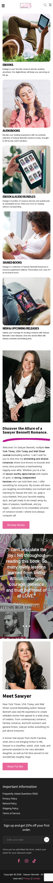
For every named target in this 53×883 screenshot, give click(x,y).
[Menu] (3, 5)
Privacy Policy (10, 798)
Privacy (27, 878)
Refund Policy (10, 803)
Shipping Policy (10, 808)
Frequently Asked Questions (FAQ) (20, 793)
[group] (27, 583)
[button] (23, 626)
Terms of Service (11, 813)
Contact (36, 878)
